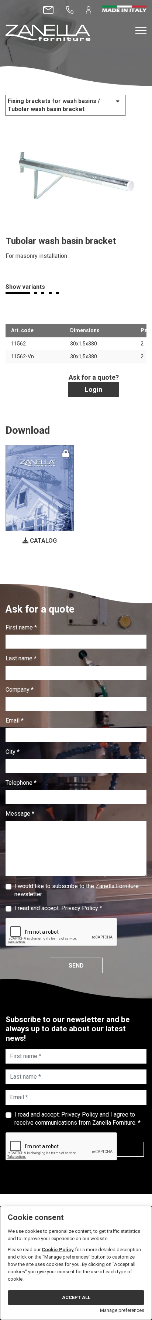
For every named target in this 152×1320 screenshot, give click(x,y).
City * (13, 751)
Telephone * (21, 782)
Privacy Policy (79, 908)
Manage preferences (122, 1310)
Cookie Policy (58, 1249)
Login (93, 389)
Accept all (76, 1297)
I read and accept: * (58, 908)
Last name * (21, 658)
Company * (20, 689)
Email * (15, 720)
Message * (20, 813)
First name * (21, 627)
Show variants (25, 286)
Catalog (42, 540)
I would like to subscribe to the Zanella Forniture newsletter (76, 890)
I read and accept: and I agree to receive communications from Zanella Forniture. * (77, 1118)
